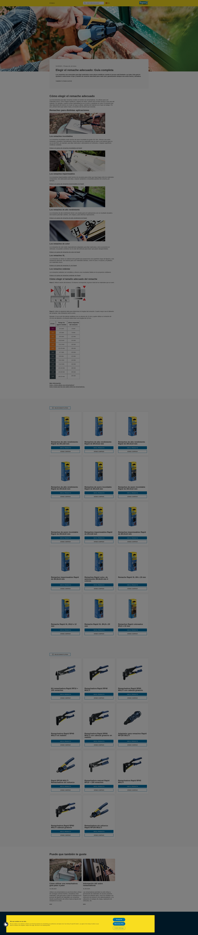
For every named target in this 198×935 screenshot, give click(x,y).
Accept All (119, 919)
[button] (5, 924)
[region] (80, 924)
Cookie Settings (119, 928)
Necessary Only (119, 923)
